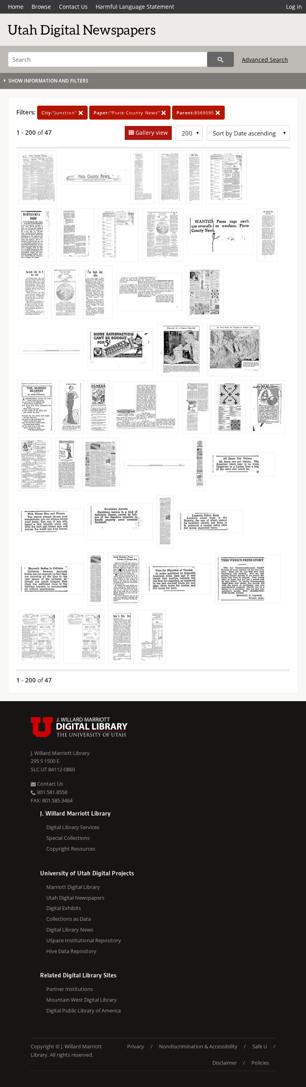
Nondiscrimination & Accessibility (198, 1046)
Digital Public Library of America (83, 1010)
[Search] (220, 59)
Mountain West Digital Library (81, 999)
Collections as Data (68, 918)
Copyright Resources (70, 848)
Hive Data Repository (71, 951)
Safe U (259, 1046)
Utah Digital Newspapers (75, 897)
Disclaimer (224, 1062)
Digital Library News (69, 929)
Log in (294, 6)
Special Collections (68, 837)
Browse (41, 6)
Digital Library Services (72, 827)
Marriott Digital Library (73, 886)
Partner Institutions (69, 989)
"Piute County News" (127, 113)
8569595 (196, 113)
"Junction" (59, 113)
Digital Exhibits (63, 908)
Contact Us (73, 6)
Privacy (135, 1046)
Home (16, 6)
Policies (260, 1062)
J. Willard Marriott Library (60, 753)
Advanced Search (265, 59)
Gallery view (151, 132)
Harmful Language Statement (135, 6)
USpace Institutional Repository (83, 940)
